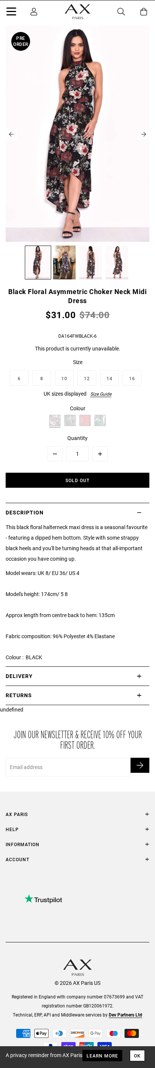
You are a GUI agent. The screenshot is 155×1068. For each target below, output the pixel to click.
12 (87, 378)
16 (132, 378)
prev (11, 134)
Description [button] (25, 512)
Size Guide (100, 394)
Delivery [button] (19, 676)
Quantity (77, 437)
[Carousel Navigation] (77, 134)
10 (64, 378)
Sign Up (140, 765)
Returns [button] (19, 695)
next (143, 134)
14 (109, 378)
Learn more (102, 1056)
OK (137, 1056)
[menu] (11, 13)
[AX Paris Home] (77, 11)
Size (77, 362)
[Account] (34, 11)
